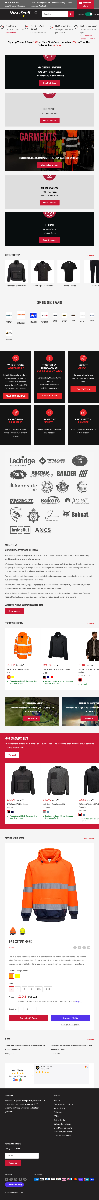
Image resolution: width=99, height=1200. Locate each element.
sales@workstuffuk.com (15, 6)
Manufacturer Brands (63, 1132)
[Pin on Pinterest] (79, 947)
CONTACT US (83, 389)
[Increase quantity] (33, 1009)
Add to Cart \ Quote (28, 1018)
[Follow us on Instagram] (15, 1179)
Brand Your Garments (63, 1128)
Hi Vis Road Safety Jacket (18, 669)
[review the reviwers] (86, 1068)
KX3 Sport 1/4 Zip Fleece (17, 804)
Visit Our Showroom (62, 1135)
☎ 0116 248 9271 (12, 2)
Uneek (10, 673)
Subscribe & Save (86, 4)
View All (12, 755)
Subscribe (12, 1163)
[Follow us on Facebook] (6, 1179)
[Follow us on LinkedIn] (25, 1179)
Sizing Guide (59, 1120)
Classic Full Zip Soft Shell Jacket (56, 669)
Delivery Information (62, 1124)
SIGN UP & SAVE (49, 395)
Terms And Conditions (63, 1104)
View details (89, 838)
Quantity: (13, 1009)
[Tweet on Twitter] (84, 947)
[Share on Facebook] (75, 947)
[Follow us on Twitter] (11, 1179)
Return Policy (59, 1108)
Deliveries (58, 1112)
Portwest (11, 808)
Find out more (11, 33)
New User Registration (41, 2)
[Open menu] (6, 14)
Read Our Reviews (15, 396)
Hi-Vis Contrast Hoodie (20, 942)
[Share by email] (88, 947)
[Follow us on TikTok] (20, 1179)
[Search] (71, 14)
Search (57, 1100)
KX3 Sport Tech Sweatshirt (54, 804)
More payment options (70, 1025)
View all (91, 255)
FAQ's (56, 1116)
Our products (14, 611)
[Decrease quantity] (21, 1009)
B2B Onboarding (58, 2)
